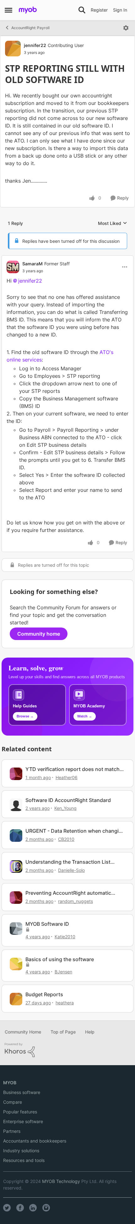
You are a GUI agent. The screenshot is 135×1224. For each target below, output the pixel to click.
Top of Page (63, 1031)
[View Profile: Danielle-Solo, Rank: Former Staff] (16, 866)
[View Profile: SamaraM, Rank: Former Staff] (13, 267)
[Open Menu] (126, 27)
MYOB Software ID (47, 924)
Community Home (23, 1031)
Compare (12, 1102)
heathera (65, 1002)
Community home (38, 634)
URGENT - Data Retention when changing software (75, 831)
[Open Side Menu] (8, 10)
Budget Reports (44, 994)
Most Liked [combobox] (112, 224)
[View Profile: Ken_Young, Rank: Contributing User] (16, 805)
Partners (11, 1131)
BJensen (63, 971)
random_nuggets (75, 901)
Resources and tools (24, 1160)
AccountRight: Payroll (30, 27)
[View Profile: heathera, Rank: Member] (16, 999)
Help (89, 1031)
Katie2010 (65, 936)
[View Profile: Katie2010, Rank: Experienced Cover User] (16, 928)
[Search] (82, 10)
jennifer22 (35, 45)
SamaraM (32, 263)
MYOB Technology (61, 1181)
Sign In (120, 10)
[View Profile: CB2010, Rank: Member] (16, 835)
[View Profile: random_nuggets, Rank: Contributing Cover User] (16, 897)
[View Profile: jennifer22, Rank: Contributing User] (13, 48)
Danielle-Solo (71, 870)
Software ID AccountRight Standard (68, 800)
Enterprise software (23, 1121)
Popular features (20, 1111)
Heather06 (67, 777)
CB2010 (66, 839)
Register (99, 10)
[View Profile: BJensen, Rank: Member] (16, 964)
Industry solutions (21, 1150)
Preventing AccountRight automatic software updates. (68, 893)
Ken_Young (65, 808)
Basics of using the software (59, 959)
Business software (21, 1092)
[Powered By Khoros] (67, 1050)
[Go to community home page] (28, 10)
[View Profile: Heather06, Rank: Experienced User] (16, 774)
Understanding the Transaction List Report (68, 862)
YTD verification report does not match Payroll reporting (72, 769)
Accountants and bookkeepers (34, 1140)
